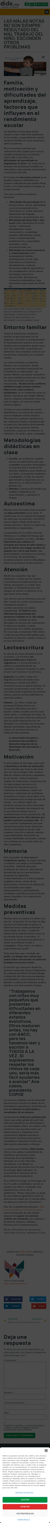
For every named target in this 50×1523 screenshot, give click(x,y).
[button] (46, 1450)
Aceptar (25, 1500)
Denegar (25, 1507)
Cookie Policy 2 (24, 1519)
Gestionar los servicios (24, 1492)
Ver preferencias (25, 1514)
